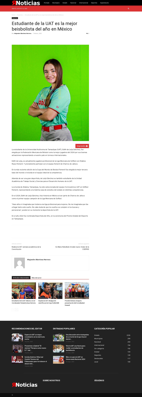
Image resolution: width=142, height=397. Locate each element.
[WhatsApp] (29, 38)
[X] (19, 38)
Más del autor (36, 278)
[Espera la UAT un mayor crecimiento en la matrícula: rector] (17, 337)
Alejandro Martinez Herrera (22, 33)
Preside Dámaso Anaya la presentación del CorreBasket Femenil (75, 303)
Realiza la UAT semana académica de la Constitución (26, 248)
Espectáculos (104, 3)
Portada (46, 3)
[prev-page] (13, 309)
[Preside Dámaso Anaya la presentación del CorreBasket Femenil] (77, 290)
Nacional (73, 3)
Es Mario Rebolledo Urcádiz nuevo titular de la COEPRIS (72, 248)
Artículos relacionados (21, 278)
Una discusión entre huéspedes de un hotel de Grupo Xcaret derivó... (77, 337)
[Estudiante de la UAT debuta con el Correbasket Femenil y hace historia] (24, 290)
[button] (128, 8)
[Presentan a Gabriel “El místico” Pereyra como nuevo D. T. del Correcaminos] (17, 349)
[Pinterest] (24, 38)
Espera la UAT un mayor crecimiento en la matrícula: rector (35, 337)
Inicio (13, 15)
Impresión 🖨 (82, 146)
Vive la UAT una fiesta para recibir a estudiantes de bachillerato (75, 348)
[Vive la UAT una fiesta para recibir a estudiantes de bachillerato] (58, 349)
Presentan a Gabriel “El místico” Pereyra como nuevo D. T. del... (35, 348)
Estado (65, 3)
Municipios (56, 3)
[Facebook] (14, 38)
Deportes (94, 3)
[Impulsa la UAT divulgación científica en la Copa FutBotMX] (50, 290)
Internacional (83, 3)
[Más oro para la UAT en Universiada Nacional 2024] (58, 360)
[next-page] (16, 309)
